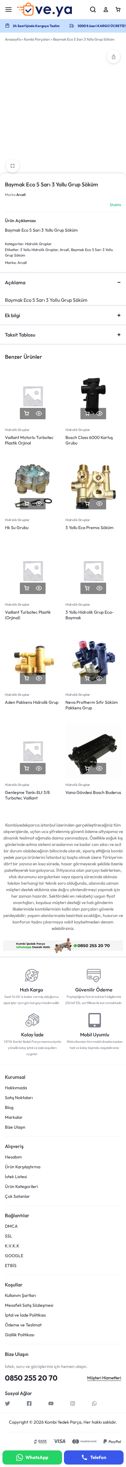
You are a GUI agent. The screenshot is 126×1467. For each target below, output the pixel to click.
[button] (113, 56)
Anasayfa (13, 39)
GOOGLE (14, 1255)
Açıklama (15, 282)
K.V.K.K (12, 1246)
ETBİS (11, 1265)
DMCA (11, 1226)
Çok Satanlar (17, 1196)
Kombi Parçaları (37, 39)
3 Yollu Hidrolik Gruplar (39, 249)
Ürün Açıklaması (20, 220)
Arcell (21, 194)
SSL (8, 1236)
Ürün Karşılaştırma (22, 1167)
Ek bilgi (12, 315)
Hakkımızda (16, 1087)
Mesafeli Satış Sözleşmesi (29, 1305)
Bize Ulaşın (15, 1127)
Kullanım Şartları (20, 1295)
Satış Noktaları (19, 1097)
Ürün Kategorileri (21, 1186)
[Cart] (118, 9)
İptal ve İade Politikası (25, 1315)
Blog (9, 1107)
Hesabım (13, 1157)
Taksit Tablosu (20, 335)
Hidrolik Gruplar (38, 243)
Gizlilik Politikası (19, 1334)
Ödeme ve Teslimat (23, 1325)
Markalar (14, 1117)
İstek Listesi (16, 1176)
